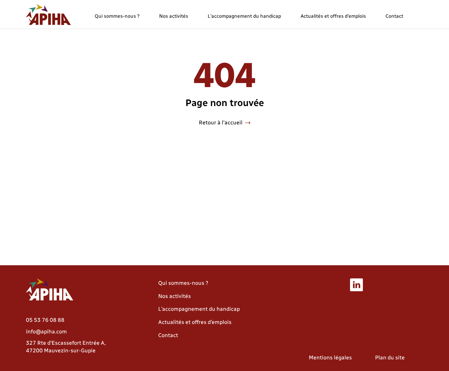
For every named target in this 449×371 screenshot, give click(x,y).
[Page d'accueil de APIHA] (50, 14)
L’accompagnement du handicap (244, 16)
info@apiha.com (46, 331)
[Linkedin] (356, 284)
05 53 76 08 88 (45, 320)
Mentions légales (330, 357)
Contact (394, 16)
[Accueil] (49, 290)
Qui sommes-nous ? (117, 16)
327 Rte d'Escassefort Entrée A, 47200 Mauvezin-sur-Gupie (66, 347)
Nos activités (173, 16)
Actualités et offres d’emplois (333, 16)
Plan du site (390, 357)
